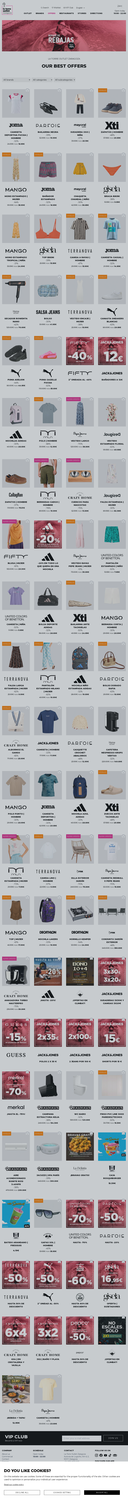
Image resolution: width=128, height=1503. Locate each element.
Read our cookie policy (14, 1484)
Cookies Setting (62, 1492)
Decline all (22, 1492)
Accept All (102, 1492)
